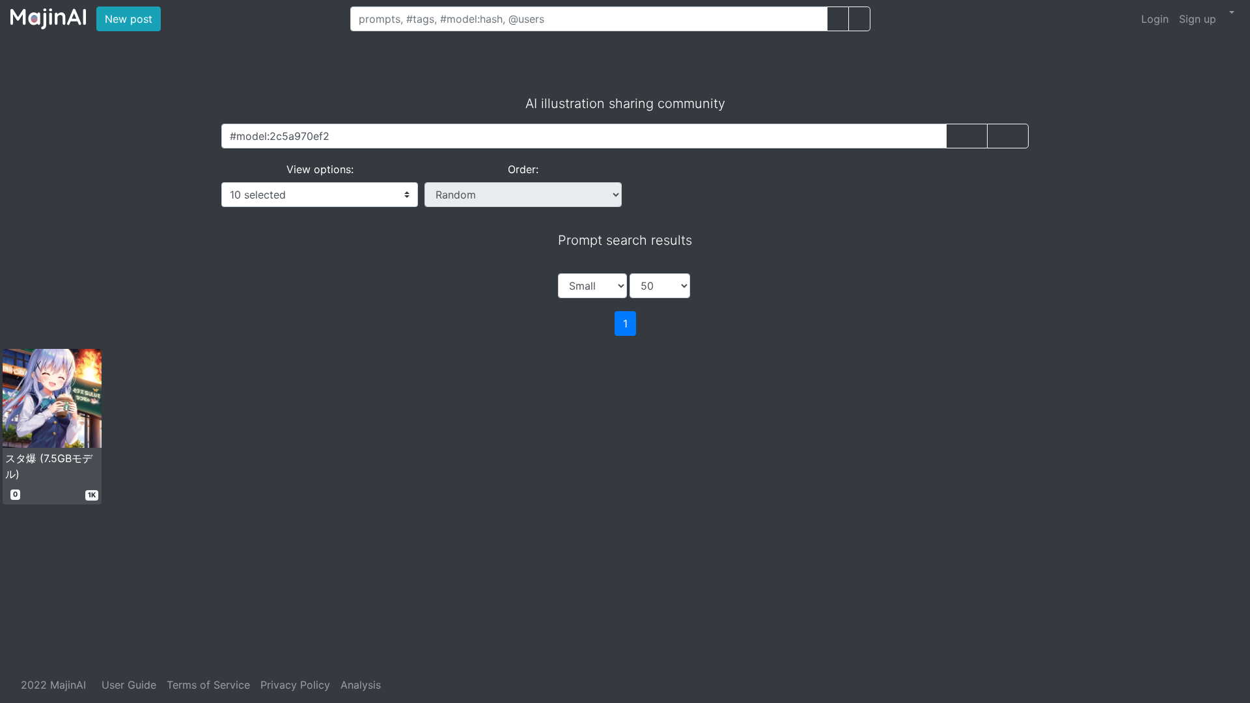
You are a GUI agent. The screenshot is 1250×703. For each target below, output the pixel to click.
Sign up (1197, 18)
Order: (523, 169)
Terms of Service (208, 684)
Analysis (360, 684)
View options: (320, 169)
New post (133, 18)
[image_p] (859, 19)
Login (1155, 18)
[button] (1230, 12)
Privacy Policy (295, 684)
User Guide (129, 684)
